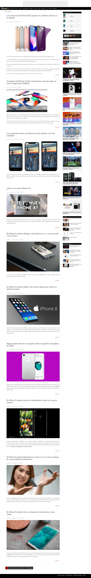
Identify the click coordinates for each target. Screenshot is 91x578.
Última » (30, 568)
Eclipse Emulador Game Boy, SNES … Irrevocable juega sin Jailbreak (75, 48)
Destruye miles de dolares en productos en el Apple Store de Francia (75, 229)
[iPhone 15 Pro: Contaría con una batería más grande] (72, 122)
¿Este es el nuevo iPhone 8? (19, 188)
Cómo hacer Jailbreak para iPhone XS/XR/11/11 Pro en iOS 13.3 (75, 53)
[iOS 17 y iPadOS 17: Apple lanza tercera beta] (72, 107)
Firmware (50, 8)
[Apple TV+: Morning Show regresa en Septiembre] (72, 196)
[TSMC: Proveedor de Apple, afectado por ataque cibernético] (72, 151)
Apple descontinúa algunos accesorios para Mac (75, 246)
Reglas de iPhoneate (69, 575)
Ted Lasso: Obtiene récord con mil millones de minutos (71, 168)
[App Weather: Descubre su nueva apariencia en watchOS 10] (72, 136)
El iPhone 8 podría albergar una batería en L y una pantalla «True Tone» (32, 234)
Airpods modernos (73, 237)
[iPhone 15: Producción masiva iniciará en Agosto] (72, 92)
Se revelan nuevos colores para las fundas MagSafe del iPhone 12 (75, 260)
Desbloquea (31, 8)
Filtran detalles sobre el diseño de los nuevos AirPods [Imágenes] (75, 265)
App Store (43, 8)
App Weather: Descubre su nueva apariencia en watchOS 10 (71, 139)
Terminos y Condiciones (61, 575)
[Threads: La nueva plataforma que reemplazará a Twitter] (72, 77)
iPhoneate (5, 8)
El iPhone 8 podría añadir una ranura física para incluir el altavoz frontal (32, 288)
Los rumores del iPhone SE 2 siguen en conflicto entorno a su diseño (32, 16)
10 (21, 568)
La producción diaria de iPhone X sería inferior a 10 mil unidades (31, 134)
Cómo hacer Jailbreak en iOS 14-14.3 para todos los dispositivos (75, 43)
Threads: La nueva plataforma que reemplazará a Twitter (71, 80)
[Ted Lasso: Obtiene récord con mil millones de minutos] (72, 166)
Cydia (39, 8)
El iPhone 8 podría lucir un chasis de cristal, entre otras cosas (31, 513)
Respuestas (54, 8)
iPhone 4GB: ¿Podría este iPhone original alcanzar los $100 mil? (70, 183)
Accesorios (36, 8)
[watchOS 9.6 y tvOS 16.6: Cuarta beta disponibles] (72, 210)
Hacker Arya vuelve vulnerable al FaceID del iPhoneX (75, 224)
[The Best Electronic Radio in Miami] (71, 36)
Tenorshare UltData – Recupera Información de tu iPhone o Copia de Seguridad (75, 62)
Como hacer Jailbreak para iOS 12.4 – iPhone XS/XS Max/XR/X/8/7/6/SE (75, 57)
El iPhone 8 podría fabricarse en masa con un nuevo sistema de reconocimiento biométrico (33, 458)
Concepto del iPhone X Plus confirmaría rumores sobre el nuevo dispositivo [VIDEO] (31, 82)
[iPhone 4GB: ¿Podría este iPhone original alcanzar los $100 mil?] (72, 181)
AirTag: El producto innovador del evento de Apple (75, 255)
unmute (77, 35)
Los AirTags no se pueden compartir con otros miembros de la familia (75, 251)
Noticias (12, 8)
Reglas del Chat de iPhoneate (77, 575)
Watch (16, 8)
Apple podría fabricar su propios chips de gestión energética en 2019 (33, 344)
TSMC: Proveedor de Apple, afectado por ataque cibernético (71, 154)
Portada (5, 11)
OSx (46, 8)
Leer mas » (57, 74)
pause (67, 36)
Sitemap (84, 575)
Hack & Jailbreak (25, 8)
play (65, 36)
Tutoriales (19, 8)
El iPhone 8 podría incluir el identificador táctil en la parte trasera (32, 401)
